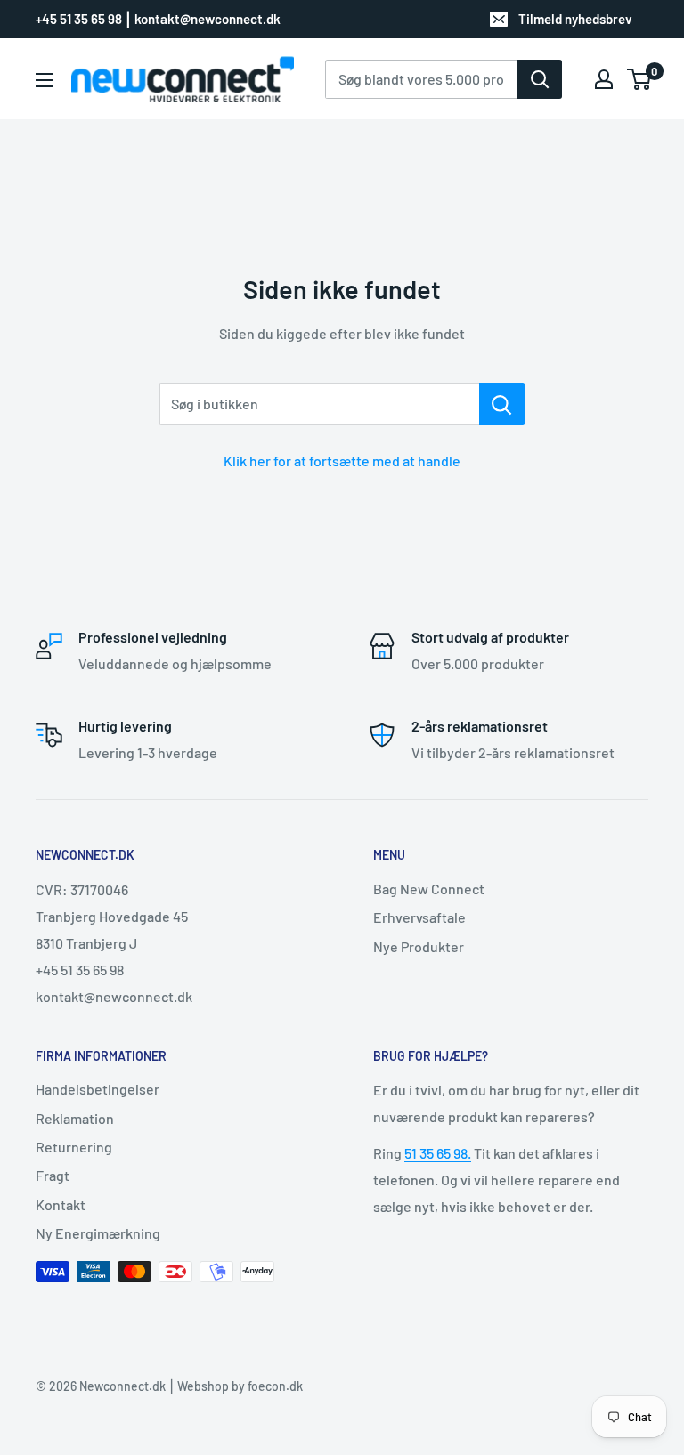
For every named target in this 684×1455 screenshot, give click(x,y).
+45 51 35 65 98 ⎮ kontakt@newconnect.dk (158, 19)
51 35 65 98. (437, 1152)
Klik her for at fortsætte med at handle (342, 460)
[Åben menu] (44, 80)
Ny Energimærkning (98, 1233)
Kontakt (61, 1204)
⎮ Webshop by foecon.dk (234, 1386)
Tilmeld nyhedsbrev (575, 19)
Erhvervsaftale (419, 917)
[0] (640, 79)
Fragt (52, 1175)
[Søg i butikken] (502, 404)
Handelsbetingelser (97, 1088)
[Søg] (539, 79)
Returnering (74, 1146)
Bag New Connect (428, 888)
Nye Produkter (418, 946)
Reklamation (75, 1118)
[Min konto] (604, 79)
